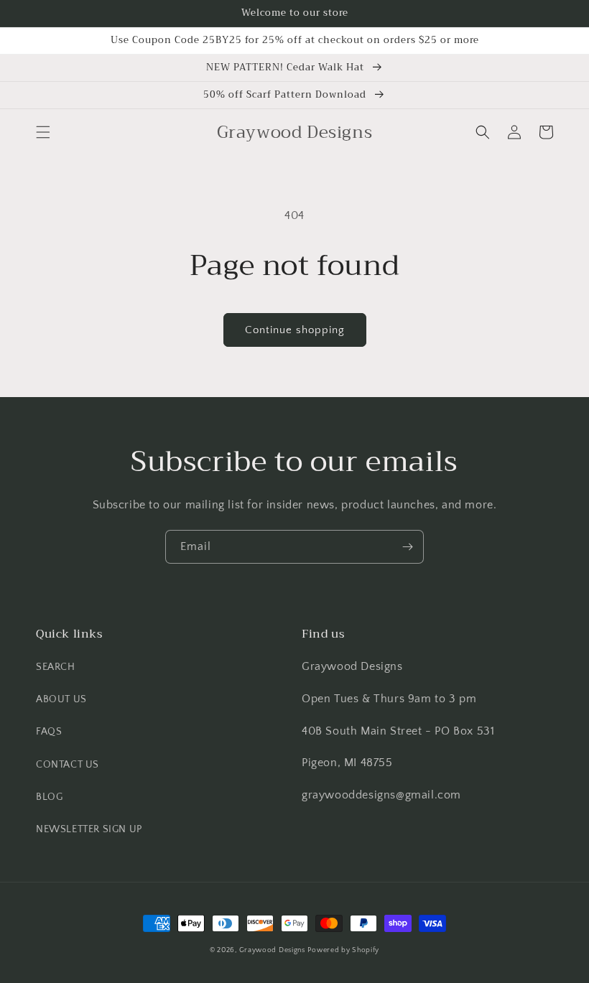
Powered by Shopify (343, 950)
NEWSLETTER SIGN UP (89, 829)
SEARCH (55, 667)
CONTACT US (67, 764)
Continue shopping (295, 330)
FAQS (49, 731)
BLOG (49, 797)
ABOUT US (61, 699)
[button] (43, 132)
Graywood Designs (272, 950)
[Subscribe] (407, 547)
